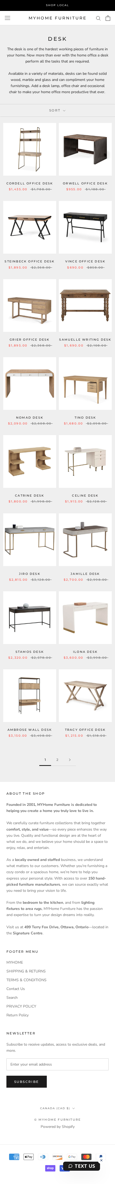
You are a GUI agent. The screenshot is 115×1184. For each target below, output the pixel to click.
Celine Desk (85, 495)
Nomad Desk (29, 417)
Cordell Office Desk (29, 183)
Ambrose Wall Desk (29, 730)
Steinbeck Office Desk (30, 261)
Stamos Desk (30, 652)
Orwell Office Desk (85, 183)
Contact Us (15, 988)
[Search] (98, 18)
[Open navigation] (7, 18)
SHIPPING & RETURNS (26, 971)
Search (12, 997)
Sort (55, 110)
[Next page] (70, 760)
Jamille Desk (85, 574)
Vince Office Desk (85, 261)
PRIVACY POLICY (21, 1006)
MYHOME (14, 962)
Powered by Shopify (58, 1126)
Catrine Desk (29, 495)
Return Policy (17, 1015)
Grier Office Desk (29, 339)
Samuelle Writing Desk (85, 339)
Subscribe (26, 1082)
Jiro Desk (29, 574)
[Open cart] (108, 18)
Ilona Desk (85, 652)
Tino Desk (85, 417)
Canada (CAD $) (55, 1108)
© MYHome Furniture (57, 1119)
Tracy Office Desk (85, 730)
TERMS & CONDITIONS (26, 980)
